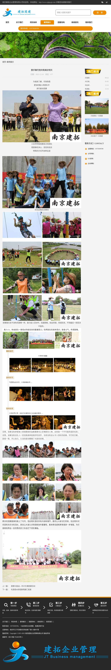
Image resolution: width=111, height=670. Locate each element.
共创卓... (88, 85)
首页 (7, 22)
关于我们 (19, 22)
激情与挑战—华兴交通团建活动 (23, 586)
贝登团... (88, 78)
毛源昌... (88, 89)
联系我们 (88, 22)
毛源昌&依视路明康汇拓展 (21, 589)
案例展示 (47, 22)
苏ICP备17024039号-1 (15, 637)
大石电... (88, 81)
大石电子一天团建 (97, 136)
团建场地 (61, 22)
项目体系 (33, 22)
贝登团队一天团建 (97, 116)
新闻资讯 (75, 22)
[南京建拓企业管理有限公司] (19, 15)
